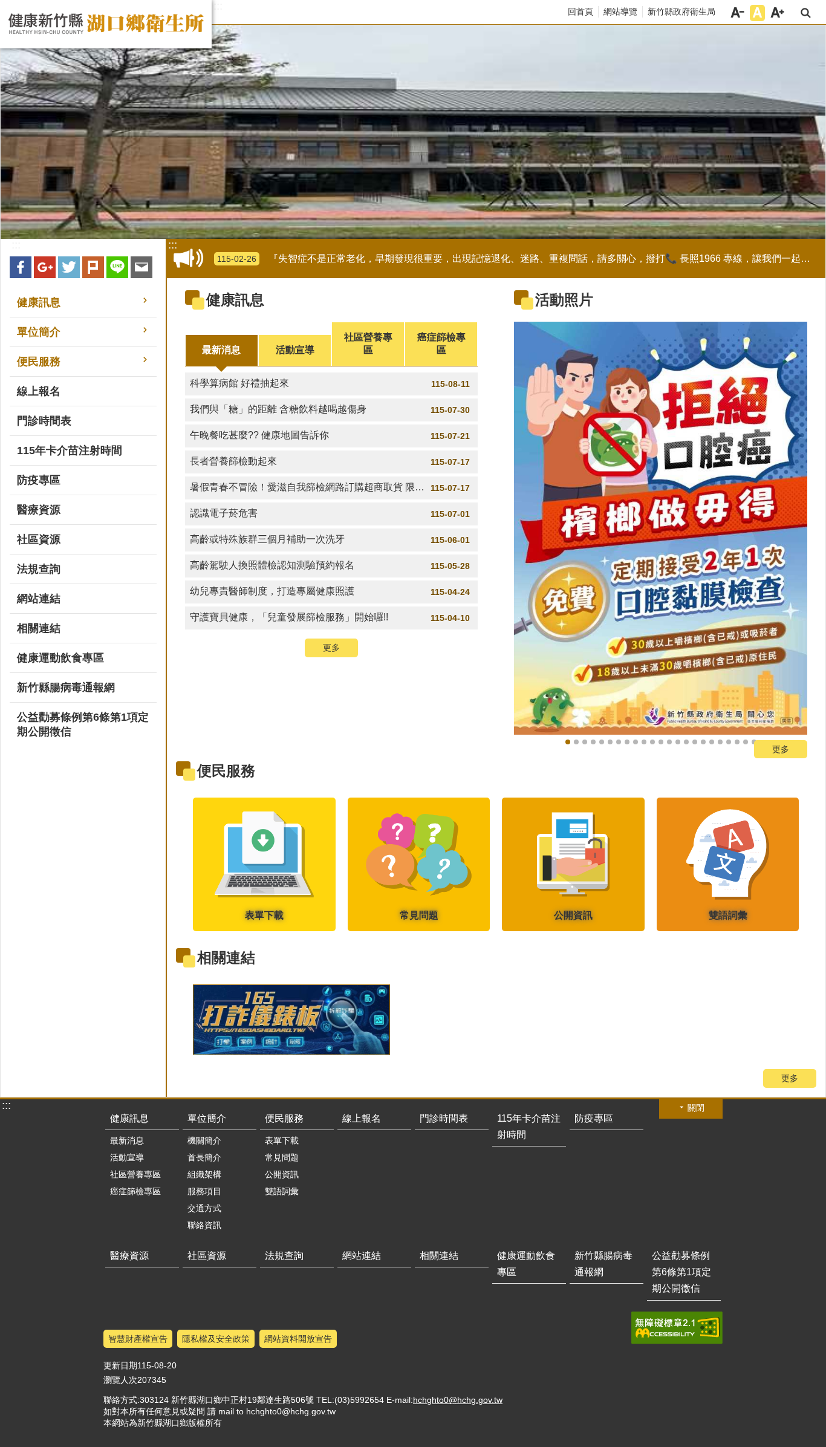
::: (218, 6)
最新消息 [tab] (221, 350)
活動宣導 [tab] (295, 350)
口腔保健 (711, 742)
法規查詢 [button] (38, 569)
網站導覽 (620, 11)
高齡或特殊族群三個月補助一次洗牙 (330, 539)
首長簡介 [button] (204, 1157)
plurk (93, 267)
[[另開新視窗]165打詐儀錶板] (291, 1019)
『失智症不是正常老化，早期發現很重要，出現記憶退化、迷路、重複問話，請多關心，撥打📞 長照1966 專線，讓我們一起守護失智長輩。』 (519, 258)
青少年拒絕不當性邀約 (652, 742)
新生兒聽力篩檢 (661, 742)
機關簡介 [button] (204, 1140)
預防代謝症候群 (593, 742)
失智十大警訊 (686, 742)
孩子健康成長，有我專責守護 (635, 742)
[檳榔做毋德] (660, 528)
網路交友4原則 (644, 742)
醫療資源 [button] (38, 510)
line (117, 267)
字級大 (777, 13)
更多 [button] (331, 647)
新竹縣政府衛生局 (681, 11)
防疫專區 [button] (38, 480)
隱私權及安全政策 (216, 1339)
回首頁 (580, 11)
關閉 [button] (696, 1108)
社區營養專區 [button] (135, 1174)
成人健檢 (576, 742)
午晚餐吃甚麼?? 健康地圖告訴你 (330, 435)
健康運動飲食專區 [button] (60, 658)
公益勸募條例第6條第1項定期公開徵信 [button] (83, 724)
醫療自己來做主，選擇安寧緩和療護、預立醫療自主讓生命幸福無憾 (669, 742)
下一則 (783, 532)
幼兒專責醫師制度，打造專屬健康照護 (330, 591)
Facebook (20, 267)
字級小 (737, 13)
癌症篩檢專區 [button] (135, 1191)
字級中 (757, 13)
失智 (694, 742)
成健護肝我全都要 (618, 742)
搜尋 (806, 13)
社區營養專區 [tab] (368, 343)
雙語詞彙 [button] (282, 1191)
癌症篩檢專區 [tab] (441, 343)
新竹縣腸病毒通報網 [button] (66, 687)
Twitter (69, 267)
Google (45, 267)
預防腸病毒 (728, 742)
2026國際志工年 (601, 742)
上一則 (538, 532)
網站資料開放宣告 (298, 1339)
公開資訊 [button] (282, 1174)
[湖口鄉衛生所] (413, 132)
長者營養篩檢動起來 (330, 461)
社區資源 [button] (38, 539)
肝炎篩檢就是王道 (610, 742)
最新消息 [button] (127, 1140)
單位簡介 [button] (38, 332)
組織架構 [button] (204, 1174)
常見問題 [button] (282, 1157)
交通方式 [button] (204, 1208)
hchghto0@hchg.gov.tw (457, 1400)
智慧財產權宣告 (137, 1339)
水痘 (745, 742)
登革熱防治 (737, 742)
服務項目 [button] (204, 1191)
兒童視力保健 (720, 742)
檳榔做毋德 (567, 742)
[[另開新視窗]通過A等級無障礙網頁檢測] (677, 1328)
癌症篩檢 (627, 742)
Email (141, 267)
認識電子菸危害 (330, 513)
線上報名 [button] (38, 391)
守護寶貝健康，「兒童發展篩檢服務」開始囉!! (330, 617)
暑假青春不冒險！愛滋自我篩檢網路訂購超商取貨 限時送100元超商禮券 (334, 487)
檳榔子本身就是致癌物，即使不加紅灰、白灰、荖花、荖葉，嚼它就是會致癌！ (703, 742)
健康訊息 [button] (38, 302)
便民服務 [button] (38, 362)
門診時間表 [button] (44, 421)
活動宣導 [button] (127, 1157)
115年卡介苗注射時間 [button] (69, 450)
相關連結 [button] (38, 628)
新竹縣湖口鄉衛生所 (106, 24)
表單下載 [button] (282, 1140)
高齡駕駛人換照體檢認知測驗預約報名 (330, 565)
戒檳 (584, 742)
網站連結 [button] (38, 599)
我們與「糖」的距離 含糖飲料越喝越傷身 (330, 409)
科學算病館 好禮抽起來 (330, 383)
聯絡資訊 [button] (204, 1225)
